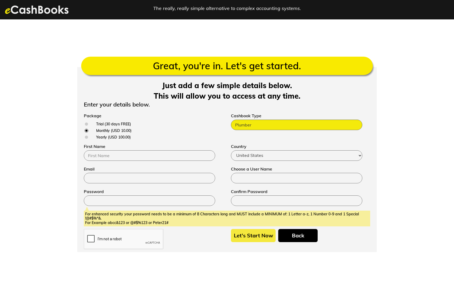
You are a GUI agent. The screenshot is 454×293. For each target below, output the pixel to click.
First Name (94, 146)
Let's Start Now (253, 235)
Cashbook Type (246, 115)
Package (92, 115)
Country (238, 146)
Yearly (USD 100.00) (113, 137)
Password (94, 191)
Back (298, 235)
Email (89, 169)
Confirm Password (249, 191)
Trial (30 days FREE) (113, 124)
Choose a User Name (251, 169)
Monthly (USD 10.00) (114, 130)
